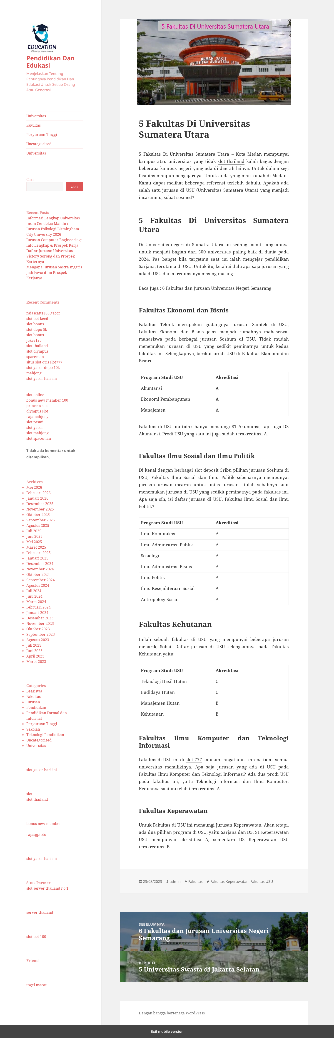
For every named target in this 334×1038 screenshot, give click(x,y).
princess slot (37, 405)
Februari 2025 (38, 552)
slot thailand (37, 345)
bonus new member (43, 823)
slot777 (56, 362)
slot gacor (34, 427)
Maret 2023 (36, 661)
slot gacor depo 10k (43, 367)
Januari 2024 (37, 612)
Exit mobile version (167, 1031)
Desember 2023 (39, 618)
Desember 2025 (39, 503)
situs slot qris (37, 362)
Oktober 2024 (38, 574)
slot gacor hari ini (41, 378)
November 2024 (40, 569)
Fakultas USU (261, 881)
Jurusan (33, 701)
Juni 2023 (34, 650)
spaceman (35, 356)
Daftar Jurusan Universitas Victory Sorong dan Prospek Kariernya (50, 256)
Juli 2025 (33, 530)
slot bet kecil (37, 318)
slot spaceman (38, 438)
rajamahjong (37, 416)
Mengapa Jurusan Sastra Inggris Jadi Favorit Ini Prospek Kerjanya (54, 272)
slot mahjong (37, 432)
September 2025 (40, 520)
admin (175, 881)
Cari (30, 179)
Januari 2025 (37, 558)
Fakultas (33, 125)
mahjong (34, 373)
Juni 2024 (34, 596)
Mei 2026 (34, 487)
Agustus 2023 (37, 639)
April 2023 (35, 656)
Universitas (36, 115)
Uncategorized (39, 143)
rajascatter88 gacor (43, 313)
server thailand (39, 912)
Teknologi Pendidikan (45, 734)
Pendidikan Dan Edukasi (50, 61)
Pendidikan (36, 707)
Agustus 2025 (37, 525)
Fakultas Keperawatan (229, 881)
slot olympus (37, 351)
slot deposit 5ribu (213, 470)
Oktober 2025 (38, 514)
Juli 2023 (33, 645)
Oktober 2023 (38, 628)
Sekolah (33, 729)
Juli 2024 (33, 590)
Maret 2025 (36, 547)
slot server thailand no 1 (47, 888)
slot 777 (194, 760)
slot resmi (34, 422)
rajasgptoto (36, 834)
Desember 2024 (39, 563)
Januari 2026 (37, 498)
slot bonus (35, 323)
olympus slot (37, 411)
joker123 (34, 340)
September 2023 (40, 634)
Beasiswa (34, 691)
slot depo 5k (36, 329)
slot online (35, 394)
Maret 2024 (36, 601)
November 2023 (40, 623)
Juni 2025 (34, 536)
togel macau (36, 984)
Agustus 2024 (37, 585)
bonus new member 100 (47, 400)
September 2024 (40, 579)
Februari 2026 (38, 492)
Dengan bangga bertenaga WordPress (172, 1013)
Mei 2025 (34, 541)
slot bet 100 (36, 936)
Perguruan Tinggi (41, 134)
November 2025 (40, 509)
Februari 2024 (38, 607)
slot (29, 793)
